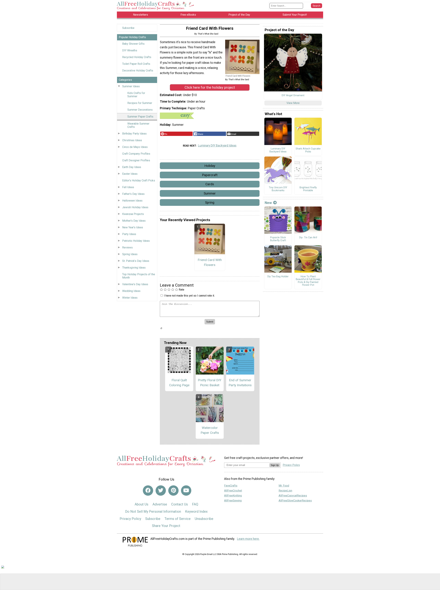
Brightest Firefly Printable (308, 189)
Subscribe (128, 28)
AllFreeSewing (233, 500)
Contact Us (179, 504)
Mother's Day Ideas (134, 220)
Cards (209, 184)
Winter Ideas (130, 297)
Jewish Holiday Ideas (135, 207)
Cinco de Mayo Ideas (135, 147)
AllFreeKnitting (233, 495)
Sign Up (275, 465)
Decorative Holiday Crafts (137, 70)
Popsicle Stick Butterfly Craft (278, 239)
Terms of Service (177, 519)
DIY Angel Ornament (293, 95)
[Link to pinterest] (173, 490)
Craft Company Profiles (136, 153)
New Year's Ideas (132, 227)
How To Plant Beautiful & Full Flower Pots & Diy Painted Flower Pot (308, 281)
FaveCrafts (230, 485)
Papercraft (209, 175)
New (268, 203)
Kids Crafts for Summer (136, 94)
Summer (210, 193)
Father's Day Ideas (133, 194)
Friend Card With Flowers (210, 262)
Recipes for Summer (139, 103)
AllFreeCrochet (233, 490)
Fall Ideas (128, 187)
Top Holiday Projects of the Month (138, 276)
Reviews (127, 247)
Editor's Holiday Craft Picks (138, 180)
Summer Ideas (131, 86)
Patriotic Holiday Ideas (136, 240)
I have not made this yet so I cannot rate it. (189, 295)
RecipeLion (285, 490)
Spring (209, 202)
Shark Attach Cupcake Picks (308, 150)
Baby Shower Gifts (133, 43)
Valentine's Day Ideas (135, 284)
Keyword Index (196, 511)
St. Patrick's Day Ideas (135, 261)
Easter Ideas (130, 173)
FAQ (195, 504)
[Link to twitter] (161, 490)
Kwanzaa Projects (133, 214)
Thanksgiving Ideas (134, 267)
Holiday (209, 166)
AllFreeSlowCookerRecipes (295, 500)
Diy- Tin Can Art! (308, 237)
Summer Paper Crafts (140, 116)
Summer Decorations (140, 109)
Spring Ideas (130, 254)
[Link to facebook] (148, 490)
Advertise (159, 504)
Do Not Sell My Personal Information (153, 511)
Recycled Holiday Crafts (136, 57)
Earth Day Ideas (131, 167)
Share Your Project (166, 526)
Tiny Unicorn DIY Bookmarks (278, 189)
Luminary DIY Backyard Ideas (217, 145)
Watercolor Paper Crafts (210, 430)
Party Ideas (129, 234)
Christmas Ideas (132, 140)
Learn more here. (248, 539)
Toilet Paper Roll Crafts (136, 63)
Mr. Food (284, 485)
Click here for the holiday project (210, 87)
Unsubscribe (204, 519)
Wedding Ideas (131, 291)
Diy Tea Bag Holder (278, 276)
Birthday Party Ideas (134, 133)
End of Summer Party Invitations (240, 382)
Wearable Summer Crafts (138, 125)
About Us (141, 504)
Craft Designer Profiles (136, 160)
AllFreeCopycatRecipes (293, 495)
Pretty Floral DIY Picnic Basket (209, 382)
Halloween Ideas (132, 200)
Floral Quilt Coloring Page (179, 382)
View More (293, 103)
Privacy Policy (130, 519)
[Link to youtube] (186, 490)
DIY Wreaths (129, 50)
